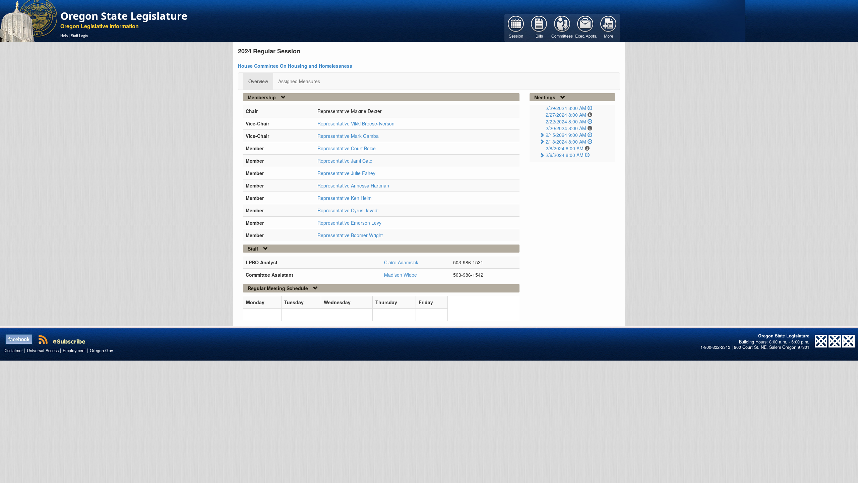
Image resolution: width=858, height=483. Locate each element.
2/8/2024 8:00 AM (565, 148)
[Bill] (539, 27)
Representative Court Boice (346, 148)
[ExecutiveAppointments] (585, 27)
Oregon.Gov (101, 350)
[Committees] (562, 27)
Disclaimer (13, 350)
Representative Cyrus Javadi (347, 210)
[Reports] (608, 27)
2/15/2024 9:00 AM (566, 134)
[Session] (516, 27)
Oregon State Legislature (123, 15)
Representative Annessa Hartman (353, 185)
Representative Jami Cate (344, 160)
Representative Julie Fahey (346, 173)
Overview (258, 81)
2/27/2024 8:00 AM (566, 114)
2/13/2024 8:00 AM (566, 141)
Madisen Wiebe (400, 274)
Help (64, 35)
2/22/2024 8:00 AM (566, 121)
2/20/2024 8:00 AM (566, 128)
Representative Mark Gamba (348, 135)
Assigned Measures (299, 81)
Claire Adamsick (401, 262)
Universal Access (43, 350)
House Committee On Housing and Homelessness (295, 65)
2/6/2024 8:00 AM (565, 155)
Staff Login (79, 35)
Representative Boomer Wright (350, 235)
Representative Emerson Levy (349, 222)
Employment (74, 350)
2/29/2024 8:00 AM (566, 108)
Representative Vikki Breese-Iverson (355, 123)
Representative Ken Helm (344, 198)
